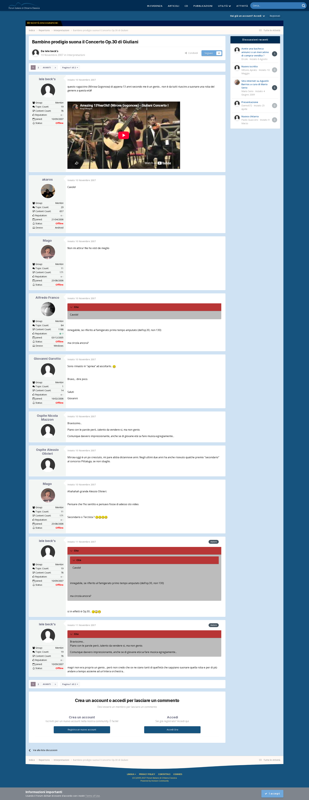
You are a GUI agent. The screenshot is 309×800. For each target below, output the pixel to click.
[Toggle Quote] (71, 307)
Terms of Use (92, 795)
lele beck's (47, 79)
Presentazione (249, 102)
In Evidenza (155, 5)
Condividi (192, 52)
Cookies (177, 774)
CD (186, 5)
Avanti (47, 67)
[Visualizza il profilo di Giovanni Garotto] (48, 370)
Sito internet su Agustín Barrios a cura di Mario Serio (255, 84)
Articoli (173, 5)
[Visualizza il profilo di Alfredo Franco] (48, 309)
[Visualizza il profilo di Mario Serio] (237, 82)
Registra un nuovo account (82, 729)
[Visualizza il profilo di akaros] (48, 191)
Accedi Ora (172, 729)
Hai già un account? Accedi (246, 15)
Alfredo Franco (47, 297)
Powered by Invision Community (154, 781)
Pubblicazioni (203, 5)
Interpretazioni (76, 55)
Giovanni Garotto (47, 359)
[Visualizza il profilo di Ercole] (237, 50)
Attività (242, 5)
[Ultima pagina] (55, 67)
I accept (273, 793)
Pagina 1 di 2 (69, 67)
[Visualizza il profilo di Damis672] (237, 103)
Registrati (275, 16)
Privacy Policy (147, 774)
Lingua (131, 774)
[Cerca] (304, 5)
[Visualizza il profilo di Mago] (48, 252)
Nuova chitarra (250, 116)
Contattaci (164, 774)
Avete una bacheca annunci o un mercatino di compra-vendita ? (255, 52)
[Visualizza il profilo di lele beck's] (35, 52)
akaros (47, 179)
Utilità (223, 5)
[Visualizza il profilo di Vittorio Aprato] (237, 68)
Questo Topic (289, 5)
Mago (47, 240)
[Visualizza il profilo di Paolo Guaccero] (237, 118)
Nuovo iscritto (249, 66)
